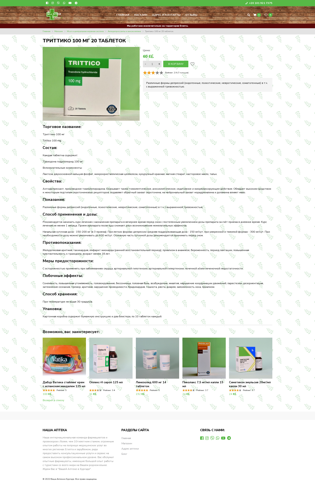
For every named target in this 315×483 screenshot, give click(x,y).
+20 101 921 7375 (260, 3)
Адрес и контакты (166, 15)
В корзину (175, 64)
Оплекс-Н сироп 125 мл (106, 382)
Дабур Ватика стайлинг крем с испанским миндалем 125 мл (64, 384)
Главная (122, 15)
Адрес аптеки (130, 449)
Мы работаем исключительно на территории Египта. (157, 25)
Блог (124, 454)
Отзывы (191, 15)
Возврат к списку (53, 400)
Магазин (140, 15)
